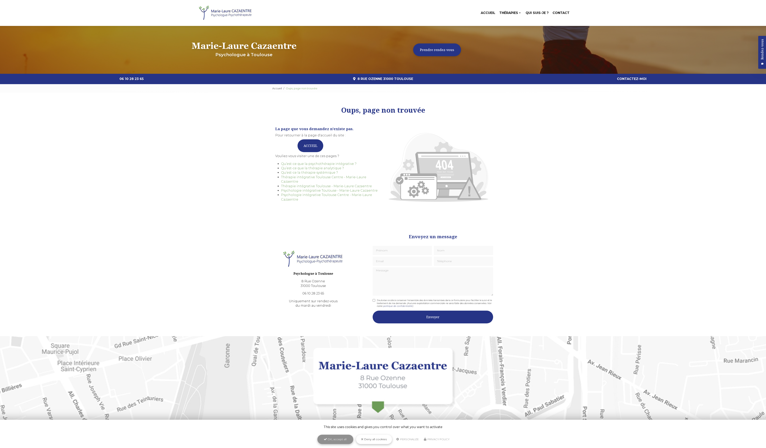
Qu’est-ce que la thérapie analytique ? (312, 168)
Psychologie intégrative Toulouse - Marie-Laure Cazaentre (329, 190)
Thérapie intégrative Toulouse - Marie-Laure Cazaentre (326, 186)
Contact (561, 13)
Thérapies (508, 13)
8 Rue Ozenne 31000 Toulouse (385, 79)
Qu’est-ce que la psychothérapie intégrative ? (318, 164)
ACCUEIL (310, 146)
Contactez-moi (632, 79)
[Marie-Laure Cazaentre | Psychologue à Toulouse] (225, 13)
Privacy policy (438, 439)
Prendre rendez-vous (437, 50)
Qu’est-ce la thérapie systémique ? (309, 172)
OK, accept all (336, 439)
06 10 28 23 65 (131, 79)
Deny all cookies (375, 439)
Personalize (409, 439)
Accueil (488, 13)
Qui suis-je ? (537, 13)
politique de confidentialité (398, 306)
